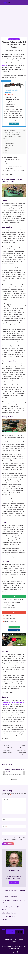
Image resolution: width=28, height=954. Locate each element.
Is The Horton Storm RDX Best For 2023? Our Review (21, 750)
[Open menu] (24, 2)
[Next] (24, 773)
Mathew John (10, 50)
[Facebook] (11, 952)
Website (5, 834)
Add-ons (7, 150)
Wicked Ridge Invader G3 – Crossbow (14, 132)
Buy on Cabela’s (13, 630)
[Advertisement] (14, 20)
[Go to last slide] (4, 773)
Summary (5, 152)
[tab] (11, 779)
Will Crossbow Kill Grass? (9, 913)
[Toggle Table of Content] (23, 131)
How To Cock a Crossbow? (9, 896)
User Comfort (8, 141)
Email (5, 827)
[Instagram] (17, 952)
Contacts (14, 941)
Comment (6, 799)
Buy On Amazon (13, 627)
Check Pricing (13, 123)
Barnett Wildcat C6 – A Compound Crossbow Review (7, 749)
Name (5, 819)
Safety (6, 147)
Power (7, 140)
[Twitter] (14, 952)
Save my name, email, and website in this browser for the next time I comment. (14, 838)
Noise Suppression (9, 143)
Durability (7, 148)
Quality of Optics (9, 145)
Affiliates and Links (10, 939)
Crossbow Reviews (14, 39)
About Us (20, 939)
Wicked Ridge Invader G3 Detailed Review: (12, 137)
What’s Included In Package (13, 134)
